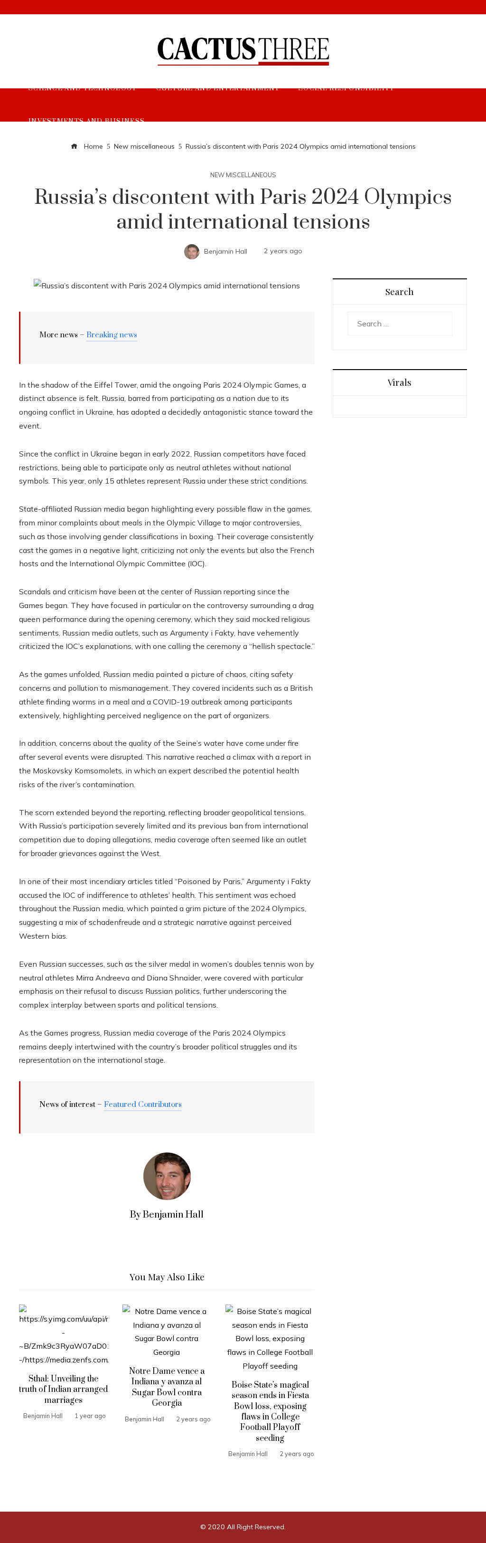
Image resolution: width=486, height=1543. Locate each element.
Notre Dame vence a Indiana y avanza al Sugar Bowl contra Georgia (167, 1387)
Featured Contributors (143, 1104)
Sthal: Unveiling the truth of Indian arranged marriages (63, 1390)
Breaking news (111, 335)
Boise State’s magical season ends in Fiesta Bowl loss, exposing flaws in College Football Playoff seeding (270, 1412)
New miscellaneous (243, 175)
